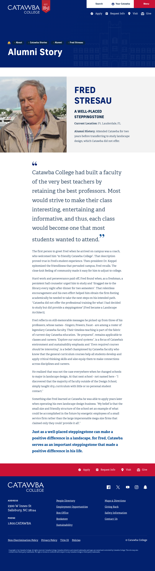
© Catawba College (136, 540)
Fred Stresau (76, 43)
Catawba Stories (38, 43)
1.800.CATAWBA (19, 523)
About (19, 43)
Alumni (58, 43)
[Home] (9, 42)
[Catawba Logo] (26, 487)
